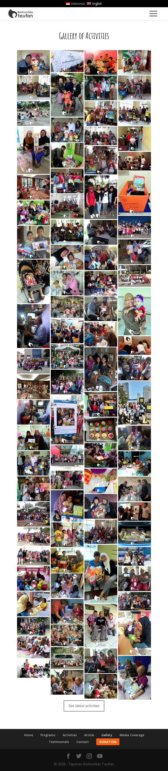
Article (89, 735)
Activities (70, 735)
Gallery (107, 735)
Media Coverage (132, 735)
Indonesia (78, 4)
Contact (82, 742)
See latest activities (84, 705)
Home (28, 735)
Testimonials (59, 742)
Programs (47, 735)
